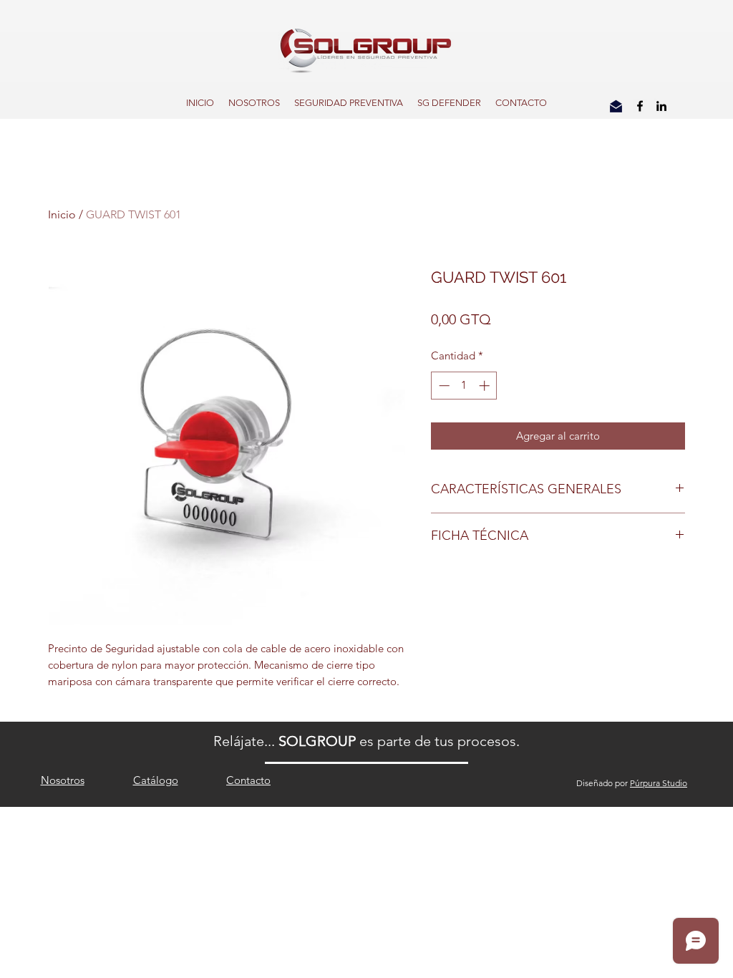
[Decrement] (442, 385)
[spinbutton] (464, 385)
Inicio (62, 214)
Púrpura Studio (658, 783)
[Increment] (485, 385)
